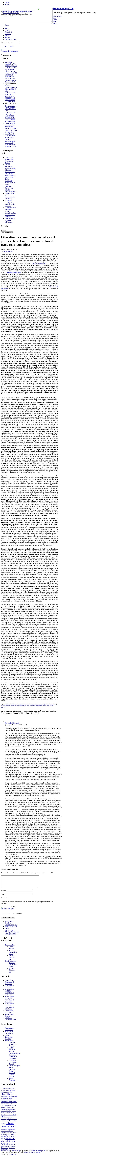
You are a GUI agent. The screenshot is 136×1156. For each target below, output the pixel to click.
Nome (3, 890)
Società (55, 21)
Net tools (11, 955)
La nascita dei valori (50, 704)
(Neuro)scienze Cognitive (9, 922)
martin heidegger (5, 1112)
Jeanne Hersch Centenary (9, 1015)
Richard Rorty (20, 705)
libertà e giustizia (11, 1111)
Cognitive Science (10, 961)
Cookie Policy (15, 1151)
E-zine (11, 954)
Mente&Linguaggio (11, 925)
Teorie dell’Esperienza (9, 929)
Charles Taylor (8, 704)
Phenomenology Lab (63, 8)
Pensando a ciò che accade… (9, 1029)
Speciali (7, 37)
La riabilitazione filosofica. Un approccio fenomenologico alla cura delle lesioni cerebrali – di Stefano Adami (10, 141)
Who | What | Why (11, 39)
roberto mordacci (5, 1131)
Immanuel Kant (33, 704)
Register (7, 4)
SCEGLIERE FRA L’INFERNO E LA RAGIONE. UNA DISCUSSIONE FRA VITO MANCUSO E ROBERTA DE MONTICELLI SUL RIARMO (11, 93)
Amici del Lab (9, 1040)
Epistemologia (57, 16)
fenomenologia (8, 1098)
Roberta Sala (12, 1129)
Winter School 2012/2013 (9, 1001)
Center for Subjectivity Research (12, 1044)
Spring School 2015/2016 (9, 990)
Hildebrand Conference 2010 (10, 1018)
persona (6, 1120)
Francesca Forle (6, 1104)
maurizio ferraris (9, 1114)
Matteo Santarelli (5, 705)
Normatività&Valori (11, 926)
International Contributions (9, 1032)
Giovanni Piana (8, 1105)
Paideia (7, 1035)
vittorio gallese (7, 1148)
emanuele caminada (12, 1096)
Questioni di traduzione (8, 1038)
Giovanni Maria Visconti (10, 124)
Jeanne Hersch (11, 1109)
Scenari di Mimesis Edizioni (12, 1074)
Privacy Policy (5, 1151)
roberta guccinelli (5, 1129)
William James (29, 705)
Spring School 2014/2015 (9, 993)
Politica (55, 23)
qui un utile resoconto (39, 263)
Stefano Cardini (8, 251)
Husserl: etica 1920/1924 (9, 1011)
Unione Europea (9, 1134)
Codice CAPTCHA (14, 914)
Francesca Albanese (6, 1099)
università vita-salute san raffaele (8, 1141)
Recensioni (8, 32)
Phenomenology (10, 945)
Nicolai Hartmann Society (12, 1069)
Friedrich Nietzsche (18, 704)
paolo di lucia (10, 1119)
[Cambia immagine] (7, 908)
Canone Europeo (10, 980)
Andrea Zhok (11, 1088)
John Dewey (41, 704)
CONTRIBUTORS (7, 46)
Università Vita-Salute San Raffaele (11, 13)
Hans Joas (26, 704)
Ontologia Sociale (10, 934)
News (6, 28)
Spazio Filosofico (12, 1079)
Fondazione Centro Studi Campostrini (13, 1056)
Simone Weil (9, 1132)
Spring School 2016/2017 (9, 986)
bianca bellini (4, 1090)
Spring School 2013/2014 (9, 997)
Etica (54, 18)
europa (3, 1098)
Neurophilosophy (14, 1065)
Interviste (8, 34)
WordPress (12, 1154)
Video (7, 35)
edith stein (9, 1092)
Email (3, 894)
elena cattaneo (4, 1096)
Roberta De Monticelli (8, 63)
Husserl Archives (11, 947)
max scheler (46, 705)
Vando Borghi (9, 134)
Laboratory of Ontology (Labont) (12, 1062)
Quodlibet (13, 705)
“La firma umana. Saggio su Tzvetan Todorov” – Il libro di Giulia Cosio (11, 128)
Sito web (3, 898)
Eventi (7, 30)
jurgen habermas (37, 705)
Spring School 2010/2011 (9, 1004)
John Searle (3, 1111)
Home (7, 25)
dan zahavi (4, 1092)
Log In (7, 2)
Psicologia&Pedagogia (12, 932)
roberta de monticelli (8, 1125)
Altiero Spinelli (4, 1088)
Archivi (3, 230)
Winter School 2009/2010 (9, 1008)
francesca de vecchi (9, 1102)
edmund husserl (7, 1094)
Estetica (55, 20)
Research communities (13, 951)
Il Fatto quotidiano (10, 1107)
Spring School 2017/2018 (9, 983)
